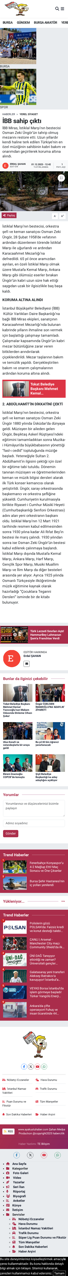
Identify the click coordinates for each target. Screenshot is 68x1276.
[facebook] (16, 1155)
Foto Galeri (20, 1173)
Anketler (18, 1200)
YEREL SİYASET (29, 114)
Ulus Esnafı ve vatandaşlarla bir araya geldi (16, 745)
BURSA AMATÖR (45, 22)
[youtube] (44, 1155)
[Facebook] (24, 1067)
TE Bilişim (43, 1144)
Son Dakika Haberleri (19, 1114)
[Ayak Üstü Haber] (16, 9)
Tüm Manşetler (49, 1101)
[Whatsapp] (44, 1067)
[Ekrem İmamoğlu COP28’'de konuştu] (17, 763)
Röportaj (18, 1191)
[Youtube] (37, 1067)
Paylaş (11, 215)
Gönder (11, 833)
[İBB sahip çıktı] (34, 191)
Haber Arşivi (47, 1114)
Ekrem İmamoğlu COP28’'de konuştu (14, 776)
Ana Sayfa (19, 1164)
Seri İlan (18, 1187)
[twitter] (30, 1155)
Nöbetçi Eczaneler (18, 1080)
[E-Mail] (27, 664)
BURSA (8, 22)
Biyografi (19, 1196)
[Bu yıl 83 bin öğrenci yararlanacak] (50, 730)
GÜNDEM (23, 22)
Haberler (8, 114)
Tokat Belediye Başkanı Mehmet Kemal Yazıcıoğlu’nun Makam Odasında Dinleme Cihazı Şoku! (17, 709)
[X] (31, 1067)
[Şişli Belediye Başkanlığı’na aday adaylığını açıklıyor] (50, 763)
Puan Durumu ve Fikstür (14, 1103)
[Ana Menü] (62, 9)
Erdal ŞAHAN (32, 656)
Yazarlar (18, 1182)
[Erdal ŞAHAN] (11, 658)
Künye (16, 1205)
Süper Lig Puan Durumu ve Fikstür (42, 1237)
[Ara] (57, 9)
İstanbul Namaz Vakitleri (14, 1090)
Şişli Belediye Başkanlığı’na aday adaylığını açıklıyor (46, 777)
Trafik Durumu (48, 1088)
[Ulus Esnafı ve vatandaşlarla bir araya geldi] (17, 730)
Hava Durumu (49, 1080)
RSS (10, 1131)
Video (16, 1178)
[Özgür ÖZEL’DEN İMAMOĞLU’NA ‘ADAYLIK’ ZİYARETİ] (50, 692)
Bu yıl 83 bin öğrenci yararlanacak (47, 744)
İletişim (17, 1210)
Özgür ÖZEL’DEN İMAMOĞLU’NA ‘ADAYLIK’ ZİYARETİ (50, 706)
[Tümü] (63, 901)
